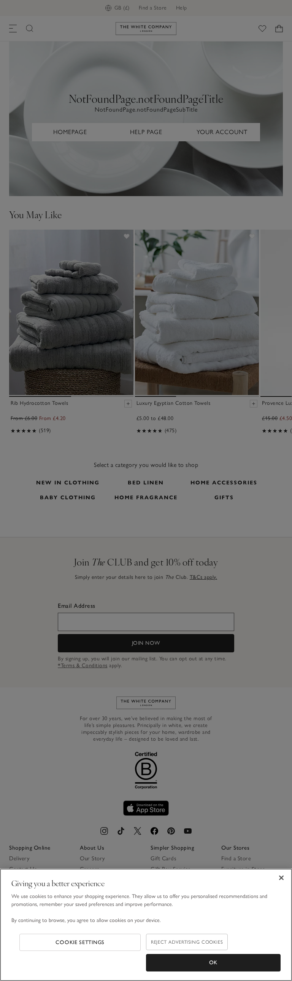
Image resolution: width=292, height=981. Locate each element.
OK (213, 962)
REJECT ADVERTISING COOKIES (187, 942)
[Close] (281, 877)
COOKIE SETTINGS (80, 942)
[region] (146, 925)
